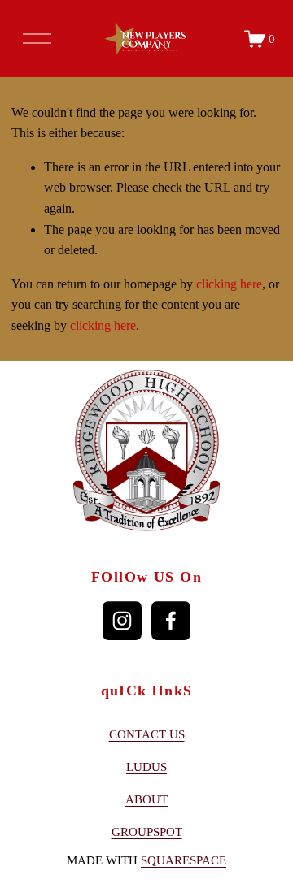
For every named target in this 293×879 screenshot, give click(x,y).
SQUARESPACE (183, 860)
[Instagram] (122, 620)
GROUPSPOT (147, 831)
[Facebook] (170, 620)
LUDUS (146, 766)
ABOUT (146, 799)
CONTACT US (147, 734)
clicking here (229, 284)
